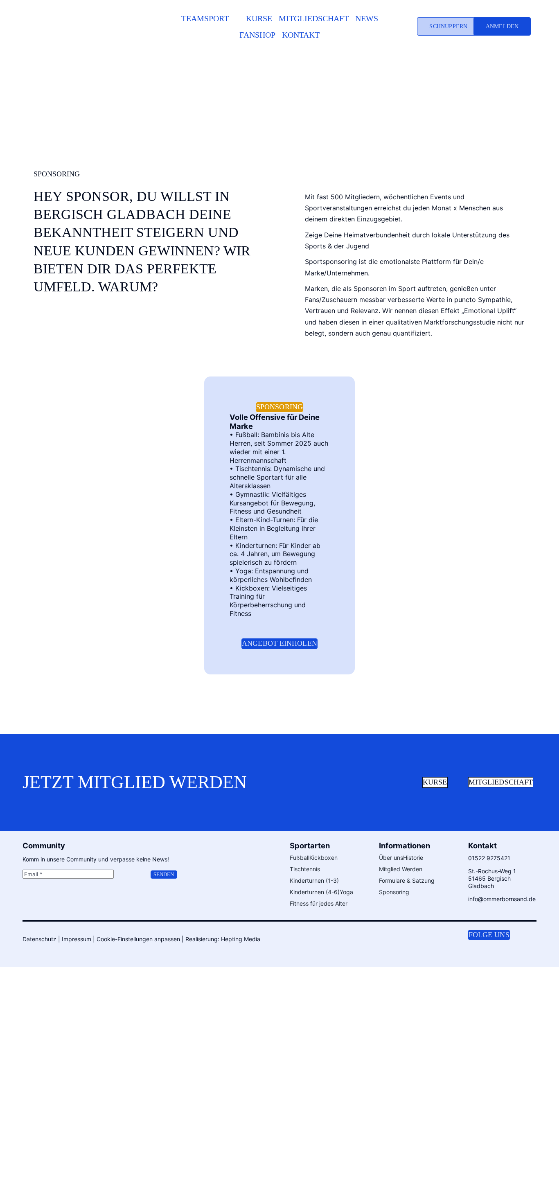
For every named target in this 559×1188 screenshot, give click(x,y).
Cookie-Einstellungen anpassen (138, 939)
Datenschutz (39, 939)
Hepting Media (240, 939)
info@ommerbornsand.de (502, 898)
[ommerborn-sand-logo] (88, 11)
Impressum (76, 939)
